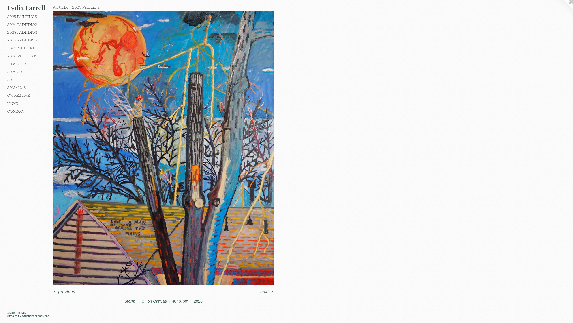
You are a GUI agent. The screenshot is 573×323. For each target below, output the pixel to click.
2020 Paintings (22, 56)
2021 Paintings (21, 48)
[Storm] (163, 148)
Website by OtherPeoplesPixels (28, 316)
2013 (11, 80)
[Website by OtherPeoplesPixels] (564, 9)
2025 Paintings (22, 17)
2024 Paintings (22, 24)
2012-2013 (16, 87)
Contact (16, 111)
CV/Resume (18, 95)
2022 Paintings (22, 40)
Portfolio (60, 7)
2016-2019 (16, 64)
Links (12, 103)
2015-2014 (16, 72)
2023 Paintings (22, 32)
